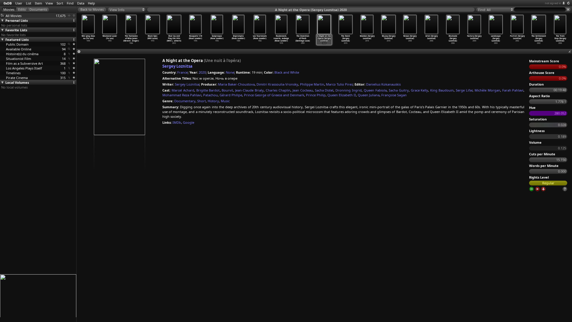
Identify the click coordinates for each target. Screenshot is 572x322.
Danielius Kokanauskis (383, 84)
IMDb (176, 122)
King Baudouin (442, 90)
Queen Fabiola (375, 90)
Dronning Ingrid (348, 90)
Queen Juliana (369, 95)
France (182, 72)
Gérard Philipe (231, 95)
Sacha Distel (324, 90)
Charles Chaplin (278, 90)
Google (188, 122)
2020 (202, 72)
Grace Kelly (419, 90)
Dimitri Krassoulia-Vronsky (277, 84)
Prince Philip (316, 95)
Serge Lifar (464, 90)
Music (225, 101)
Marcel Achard (183, 90)
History (213, 101)
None (230, 72)
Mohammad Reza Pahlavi (181, 95)
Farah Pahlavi (513, 90)
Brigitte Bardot (208, 90)
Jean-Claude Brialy (249, 90)
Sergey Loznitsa (177, 66)
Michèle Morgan (487, 90)
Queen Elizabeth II (341, 95)
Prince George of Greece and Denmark (274, 95)
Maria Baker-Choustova (236, 84)
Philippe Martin (312, 84)
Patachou (210, 95)
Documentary (184, 101)
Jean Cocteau (303, 90)
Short (201, 101)
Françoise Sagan (394, 95)
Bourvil (227, 90)
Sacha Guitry (399, 90)
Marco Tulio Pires (339, 84)
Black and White (286, 72)
